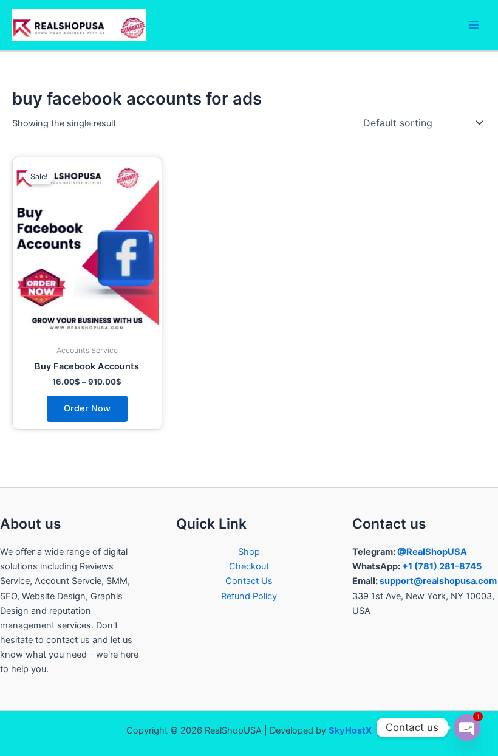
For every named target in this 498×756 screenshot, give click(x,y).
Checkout (249, 566)
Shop (249, 551)
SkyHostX (350, 730)
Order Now (87, 408)
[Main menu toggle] (474, 25)
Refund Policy (249, 596)
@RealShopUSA (432, 551)
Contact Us (249, 581)
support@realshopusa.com (438, 581)
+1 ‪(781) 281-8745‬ (442, 566)
